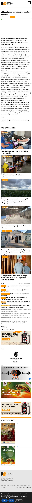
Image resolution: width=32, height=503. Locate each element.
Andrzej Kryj (6, 120)
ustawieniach (18, 497)
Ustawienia (18, 500)
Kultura (4, 156)
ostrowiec (25, 120)
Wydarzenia (5, 132)
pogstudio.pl (28, 487)
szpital (2, 122)
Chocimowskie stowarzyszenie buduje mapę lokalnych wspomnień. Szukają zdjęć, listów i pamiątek (15, 252)
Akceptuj (4, 500)
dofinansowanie (14, 120)
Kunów (3, 231)
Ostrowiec (9, 156)
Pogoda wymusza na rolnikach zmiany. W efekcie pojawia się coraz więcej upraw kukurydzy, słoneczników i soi (14, 201)
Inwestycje (12, 16)
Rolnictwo (4, 180)
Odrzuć (11, 500)
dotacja (21, 120)
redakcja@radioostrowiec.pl (7, 480)
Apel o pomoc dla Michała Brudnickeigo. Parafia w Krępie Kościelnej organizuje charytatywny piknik (14, 278)
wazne (6, 122)
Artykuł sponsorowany (6, 309)
